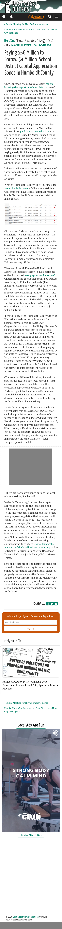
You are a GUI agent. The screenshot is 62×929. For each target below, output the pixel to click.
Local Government (42, 45)
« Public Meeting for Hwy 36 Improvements (26, 24)
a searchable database (16, 188)
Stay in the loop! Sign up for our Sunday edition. (29, 616)
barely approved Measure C (40, 275)
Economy (15, 45)
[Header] (31, 6)
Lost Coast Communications (26, 916)
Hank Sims (9, 41)
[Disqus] (31, 875)
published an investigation (34, 131)
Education (26, 45)
